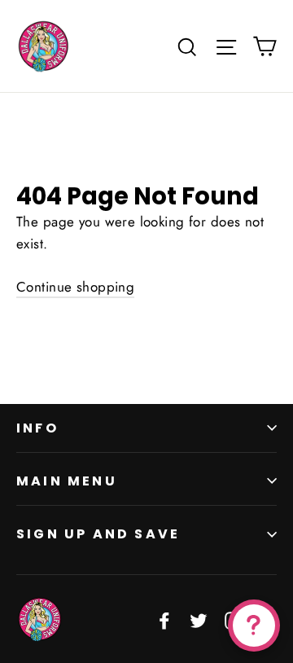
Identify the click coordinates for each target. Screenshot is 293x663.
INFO (37, 428)
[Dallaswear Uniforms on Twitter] (199, 619)
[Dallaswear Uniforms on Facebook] (164, 619)
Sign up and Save (98, 534)
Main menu (66, 481)
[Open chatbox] (254, 625)
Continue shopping (75, 286)
